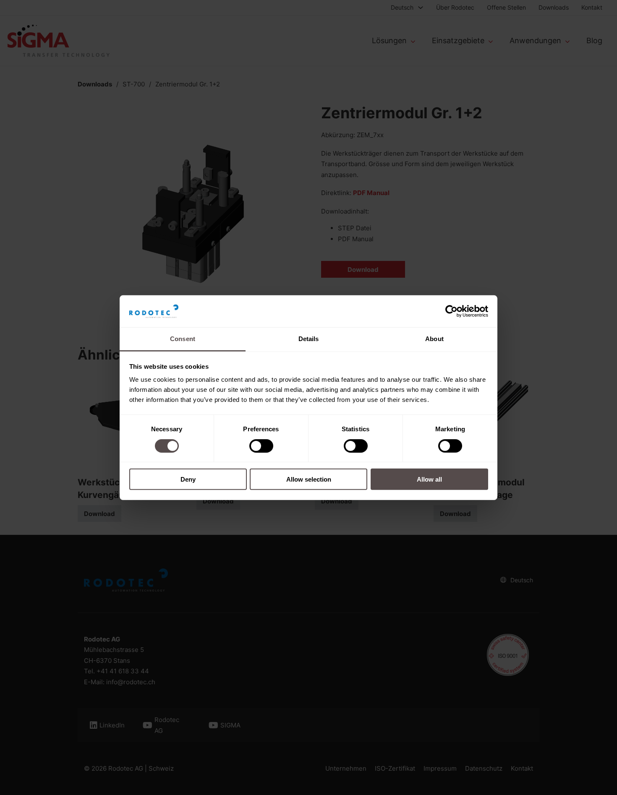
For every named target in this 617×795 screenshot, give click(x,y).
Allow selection (308, 479)
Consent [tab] (182, 338)
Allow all (429, 479)
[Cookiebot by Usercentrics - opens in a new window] (451, 311)
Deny (188, 479)
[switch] (261, 445)
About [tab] (434, 338)
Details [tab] (308, 338)
